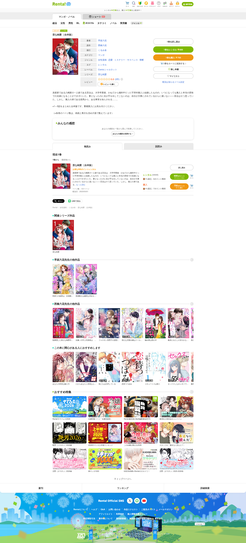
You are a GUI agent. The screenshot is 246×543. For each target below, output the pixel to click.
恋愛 (110, 59)
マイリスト (175, 76)
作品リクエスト (131, 509)
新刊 (41, 488)
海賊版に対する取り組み (140, 518)
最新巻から (66, 159)
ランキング (123, 488)
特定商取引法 (89, 518)
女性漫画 (102, 59)
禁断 (142, 59)
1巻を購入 (173, 57)
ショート (98, 16)
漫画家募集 (121, 518)
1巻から (56, 159)
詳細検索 (205, 488)
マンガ (101, 54)
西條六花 (102, 45)
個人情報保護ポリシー (137, 513)
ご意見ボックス (148, 509)
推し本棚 (175, 69)
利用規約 (120, 513)
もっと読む (80, 184)
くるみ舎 (102, 50)
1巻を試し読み (173, 41)
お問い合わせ (114, 509)
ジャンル (136, 23)
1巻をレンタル (173, 49)
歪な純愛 (102, 74)
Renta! (55, 207)
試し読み (181, 167)
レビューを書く (109, 84)
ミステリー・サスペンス (126, 59)
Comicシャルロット (107, 69)
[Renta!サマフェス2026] (68, 4)
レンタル (102, 64)
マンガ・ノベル (67, 16)
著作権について (106, 518)
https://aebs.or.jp (93, 538)
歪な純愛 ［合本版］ (83, 165)
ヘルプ (94, 509)
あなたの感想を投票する (122, 133)
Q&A (103, 509)
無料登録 (188, 4)
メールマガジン (166, 509)
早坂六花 (102, 40)
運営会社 (159, 518)
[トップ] (59, 4)
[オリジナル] (88, 23)
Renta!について (80, 509)
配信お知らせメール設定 (173, 81)
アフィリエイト (106, 513)
